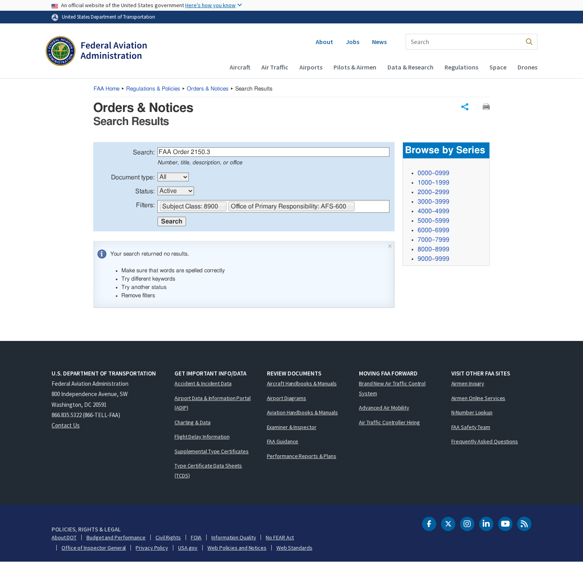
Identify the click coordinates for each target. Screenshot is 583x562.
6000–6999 (433, 230)
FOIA (196, 537)
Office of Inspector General (93, 547)
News (379, 42)
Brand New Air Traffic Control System (392, 388)
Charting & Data (193, 422)
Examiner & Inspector (291, 427)
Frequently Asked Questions (484, 441)
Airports (310, 67)
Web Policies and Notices (237, 547)
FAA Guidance (283, 441)
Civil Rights (168, 537)
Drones (527, 67)
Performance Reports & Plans (301, 456)
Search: (144, 152)
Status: (145, 191)
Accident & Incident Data (203, 383)
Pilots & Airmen (355, 67)
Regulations (461, 67)
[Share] (464, 106)
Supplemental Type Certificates (212, 451)
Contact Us (66, 425)
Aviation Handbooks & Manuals (302, 412)
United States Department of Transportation (108, 16)
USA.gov (188, 547)
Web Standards (294, 547)
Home (106, 89)
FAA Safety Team (471, 427)
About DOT (64, 537)
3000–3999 (433, 201)
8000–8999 (433, 249)
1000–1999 (433, 182)
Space (497, 67)
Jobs (352, 42)
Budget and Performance (116, 537)
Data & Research (410, 67)
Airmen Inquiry (468, 383)
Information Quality (233, 537)
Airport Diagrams (286, 398)
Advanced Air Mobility (384, 407)
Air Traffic (274, 67)
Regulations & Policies (153, 89)
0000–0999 (433, 173)
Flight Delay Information (202, 436)
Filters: (145, 205)
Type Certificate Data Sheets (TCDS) (208, 470)
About (324, 42)
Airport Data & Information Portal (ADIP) (213, 403)
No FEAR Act (280, 537)
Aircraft (240, 67)
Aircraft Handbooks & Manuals (302, 383)
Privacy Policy (152, 547)
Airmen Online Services (478, 398)
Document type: (133, 177)
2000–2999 (433, 192)
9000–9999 (433, 259)
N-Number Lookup (472, 412)
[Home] (96, 52)
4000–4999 (433, 211)
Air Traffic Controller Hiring (389, 422)
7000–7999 (433, 240)
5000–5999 (433, 220)
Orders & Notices (207, 89)
